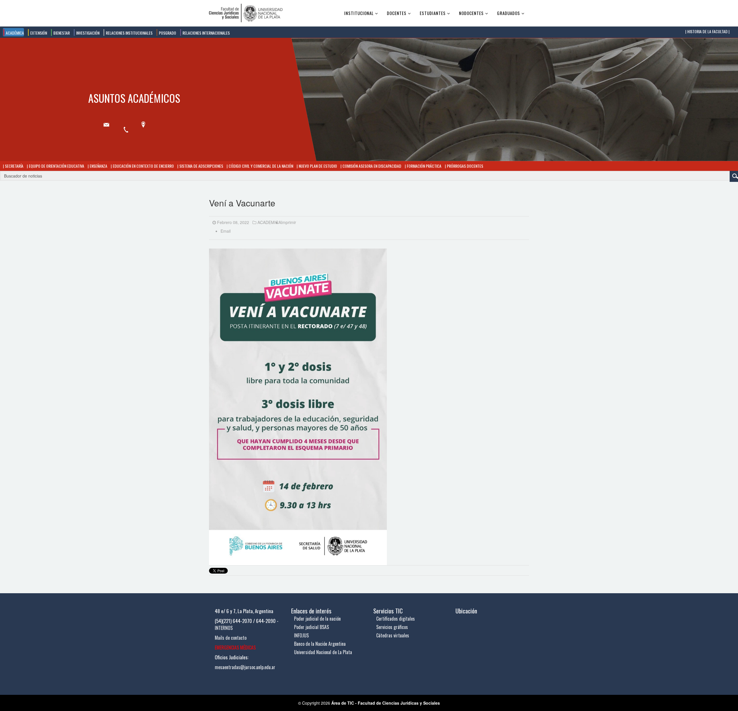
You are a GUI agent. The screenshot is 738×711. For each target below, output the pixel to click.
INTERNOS (224, 627)
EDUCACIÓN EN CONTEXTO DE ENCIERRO (143, 166)
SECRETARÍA (13, 166)
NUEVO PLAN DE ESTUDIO (317, 166)
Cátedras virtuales (392, 635)
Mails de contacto (230, 637)
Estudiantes (433, 13)
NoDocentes (471, 13)
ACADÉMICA (14, 33)
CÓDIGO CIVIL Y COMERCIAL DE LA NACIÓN (260, 166)
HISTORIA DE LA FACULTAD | (707, 31)
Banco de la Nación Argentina (320, 643)
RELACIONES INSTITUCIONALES (129, 33)
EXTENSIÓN (38, 33)
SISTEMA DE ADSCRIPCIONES (200, 166)
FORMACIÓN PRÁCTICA (423, 166)
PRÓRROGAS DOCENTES (464, 166)
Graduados (508, 13)
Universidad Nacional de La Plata (323, 652)
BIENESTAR (61, 33)
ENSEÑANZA (98, 166)
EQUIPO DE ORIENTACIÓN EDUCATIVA (56, 166)
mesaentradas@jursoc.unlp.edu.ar (245, 667)
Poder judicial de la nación (317, 618)
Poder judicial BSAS (311, 627)
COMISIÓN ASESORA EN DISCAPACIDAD (371, 166)
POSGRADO (167, 33)
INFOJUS (301, 635)
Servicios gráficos (392, 627)
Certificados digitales (395, 618)
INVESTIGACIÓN (87, 33)
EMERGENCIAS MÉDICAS (235, 647)
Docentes (396, 13)
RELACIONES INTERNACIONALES (206, 33)
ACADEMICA (269, 222)
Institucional (359, 13)
